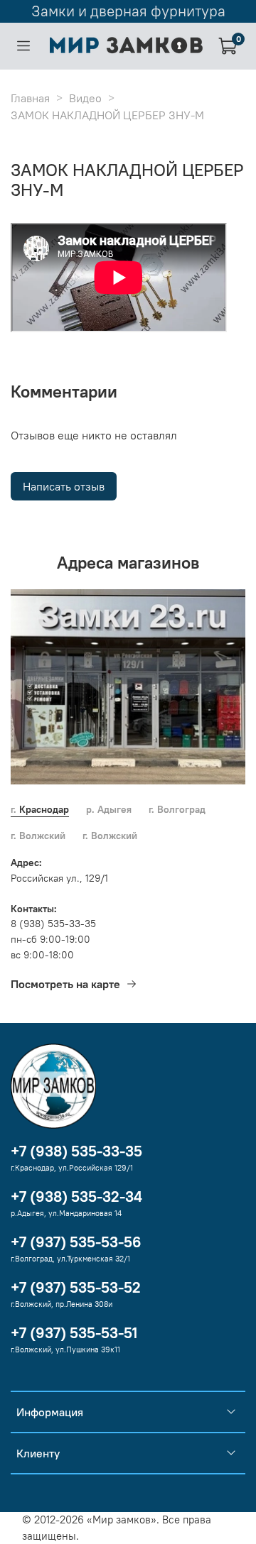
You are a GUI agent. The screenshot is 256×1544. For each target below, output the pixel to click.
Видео (85, 98)
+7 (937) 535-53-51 (74, 1332)
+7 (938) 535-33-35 (76, 1151)
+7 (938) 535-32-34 (76, 1196)
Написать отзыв (64, 486)
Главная (30, 98)
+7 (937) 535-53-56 (76, 1242)
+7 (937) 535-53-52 (76, 1287)
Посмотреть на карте (65, 984)
